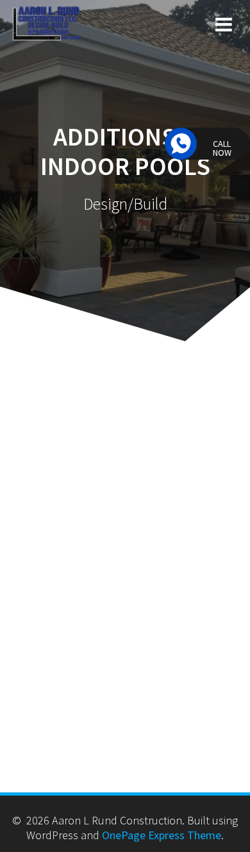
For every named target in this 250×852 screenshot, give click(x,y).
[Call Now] (181, 144)
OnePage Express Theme (161, 835)
